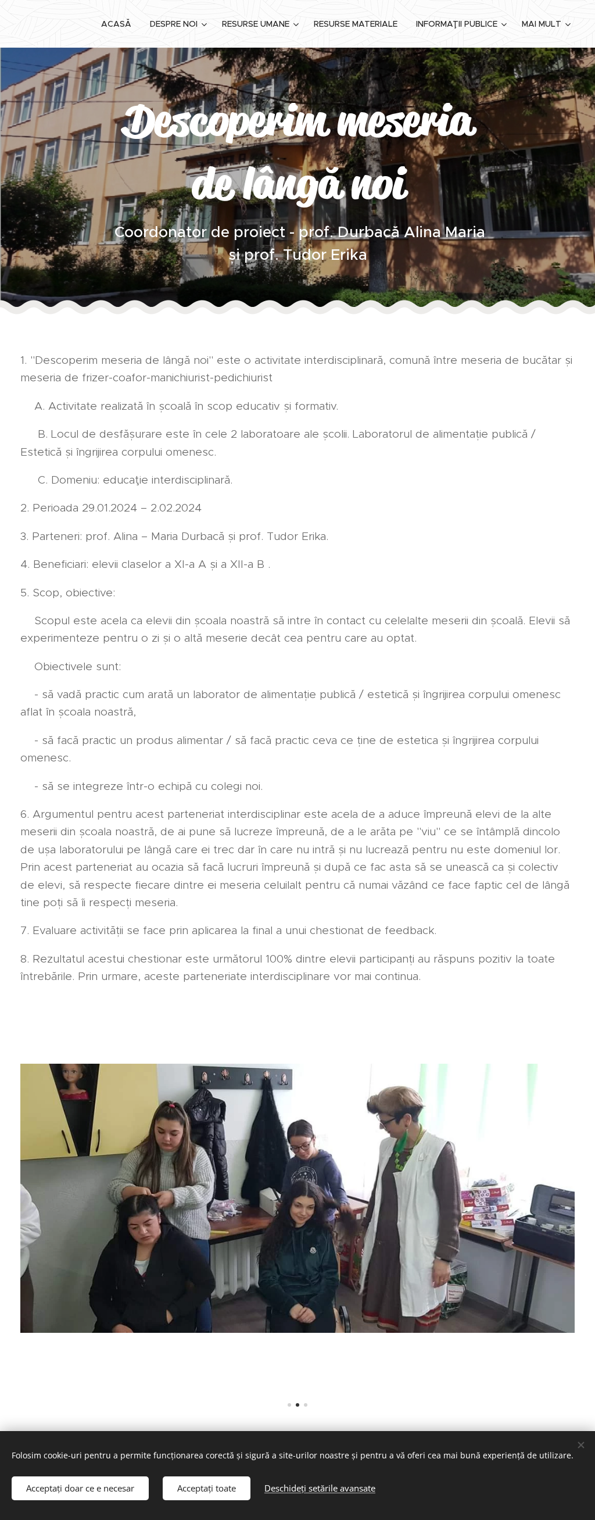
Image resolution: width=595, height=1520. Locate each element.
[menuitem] (119, 23)
